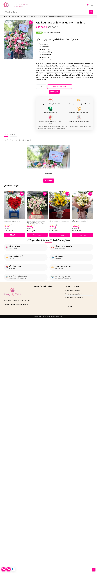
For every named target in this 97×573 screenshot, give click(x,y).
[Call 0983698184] (3, 569)
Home (5, 17)
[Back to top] (93, 569)
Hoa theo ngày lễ (14, 17)
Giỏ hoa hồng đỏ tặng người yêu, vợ (12, 221)
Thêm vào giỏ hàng (59, 86)
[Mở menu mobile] (91, 4)
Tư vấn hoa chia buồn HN (73, 294)
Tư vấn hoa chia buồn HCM (74, 297)
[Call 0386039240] (8, 569)
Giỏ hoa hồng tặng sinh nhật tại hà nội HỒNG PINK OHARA (36, 222)
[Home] (15, 5)
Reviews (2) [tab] (13, 135)
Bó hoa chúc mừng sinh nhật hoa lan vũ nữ (59, 221)
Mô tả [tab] (6, 135)
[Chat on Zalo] (13, 569)
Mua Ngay (54, 92)
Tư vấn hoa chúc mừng (72, 290)
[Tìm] (91, 12)
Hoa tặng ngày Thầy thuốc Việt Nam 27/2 (34, 17)
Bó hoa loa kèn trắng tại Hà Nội (80, 221)
